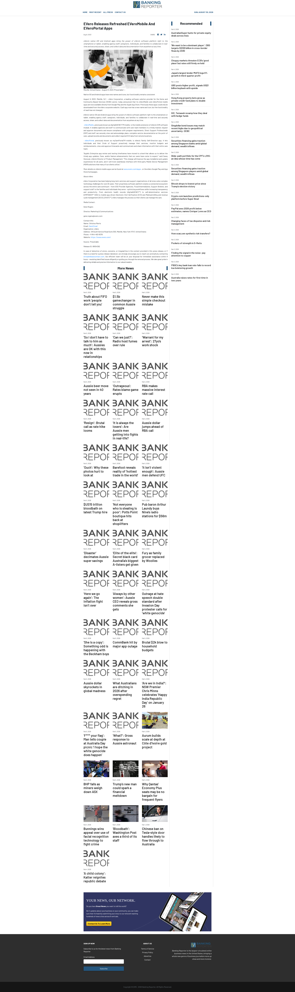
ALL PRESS (108, 12)
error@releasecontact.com (94, 256)
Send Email (93, 226)
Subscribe (104, 968)
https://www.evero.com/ (101, 237)
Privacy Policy (147, 952)
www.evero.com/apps (132, 169)
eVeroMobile (89, 125)
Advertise (147, 956)
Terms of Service (147, 949)
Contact (147, 960)
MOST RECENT (95, 12)
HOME (85, 12)
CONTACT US (120, 12)
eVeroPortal (89, 140)
